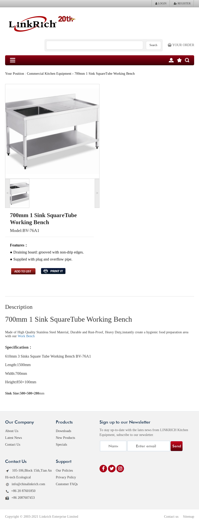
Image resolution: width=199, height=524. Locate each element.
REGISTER (184, 3)
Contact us (171, 516)
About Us (11, 431)
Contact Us (12, 444)
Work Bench (26, 336)
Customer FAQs (67, 484)
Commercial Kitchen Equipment (49, 73)
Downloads (63, 431)
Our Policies (64, 470)
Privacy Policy (66, 477)
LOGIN (161, 3)
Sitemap (188, 516)
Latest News (13, 438)
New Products (65, 438)
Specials (61, 444)
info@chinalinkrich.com (28, 484)
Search (153, 45)
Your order (183, 45)
